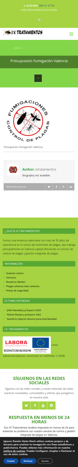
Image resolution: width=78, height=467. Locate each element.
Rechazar (28, 461)
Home (16, 48)
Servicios (11, 277)
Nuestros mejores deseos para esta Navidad (32, 318)
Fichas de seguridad (17, 290)
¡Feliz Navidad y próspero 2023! (24, 310)
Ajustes (45, 461)
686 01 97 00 (46, 5)
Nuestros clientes (15, 281)
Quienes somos (15, 273)
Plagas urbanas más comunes (23, 286)
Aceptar (11, 461)
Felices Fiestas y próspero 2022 (24, 314)
